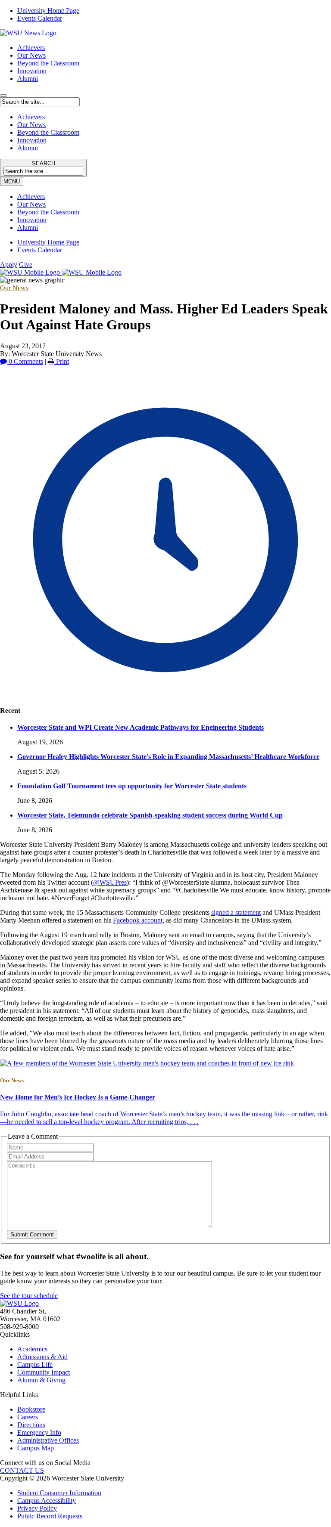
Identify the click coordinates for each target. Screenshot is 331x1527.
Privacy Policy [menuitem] (37, 1508)
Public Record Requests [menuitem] (49, 1516)
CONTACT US (22, 1470)
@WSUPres (110, 882)
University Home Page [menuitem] (48, 10)
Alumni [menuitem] (27, 227)
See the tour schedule (29, 1295)
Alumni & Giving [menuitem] (41, 1380)
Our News (31, 55)
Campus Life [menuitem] (35, 1364)
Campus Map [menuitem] (35, 1448)
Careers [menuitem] (27, 1417)
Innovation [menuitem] (32, 219)
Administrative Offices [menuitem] (48, 1440)
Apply (8, 264)
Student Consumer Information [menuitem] (59, 1492)
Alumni (27, 78)
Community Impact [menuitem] (43, 1372)
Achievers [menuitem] (31, 196)
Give (25, 264)
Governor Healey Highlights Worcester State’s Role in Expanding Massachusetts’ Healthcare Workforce (168, 756)
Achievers (31, 47)
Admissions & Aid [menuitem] (42, 1356)
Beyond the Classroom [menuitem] (48, 212)
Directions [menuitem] (31, 1424)
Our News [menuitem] (31, 204)
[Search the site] (3, 95)
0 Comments (25, 361)
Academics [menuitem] (32, 1349)
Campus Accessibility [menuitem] (46, 1500)
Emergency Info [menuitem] (39, 1432)
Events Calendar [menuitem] (39, 18)
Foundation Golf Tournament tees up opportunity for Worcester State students (132, 786)
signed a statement (236, 912)
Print (61, 361)
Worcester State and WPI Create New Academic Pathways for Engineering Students (140, 727)
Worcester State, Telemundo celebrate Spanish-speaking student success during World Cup (150, 815)
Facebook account (137, 920)
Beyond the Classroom (48, 63)
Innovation (32, 70)
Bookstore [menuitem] (31, 1409)
